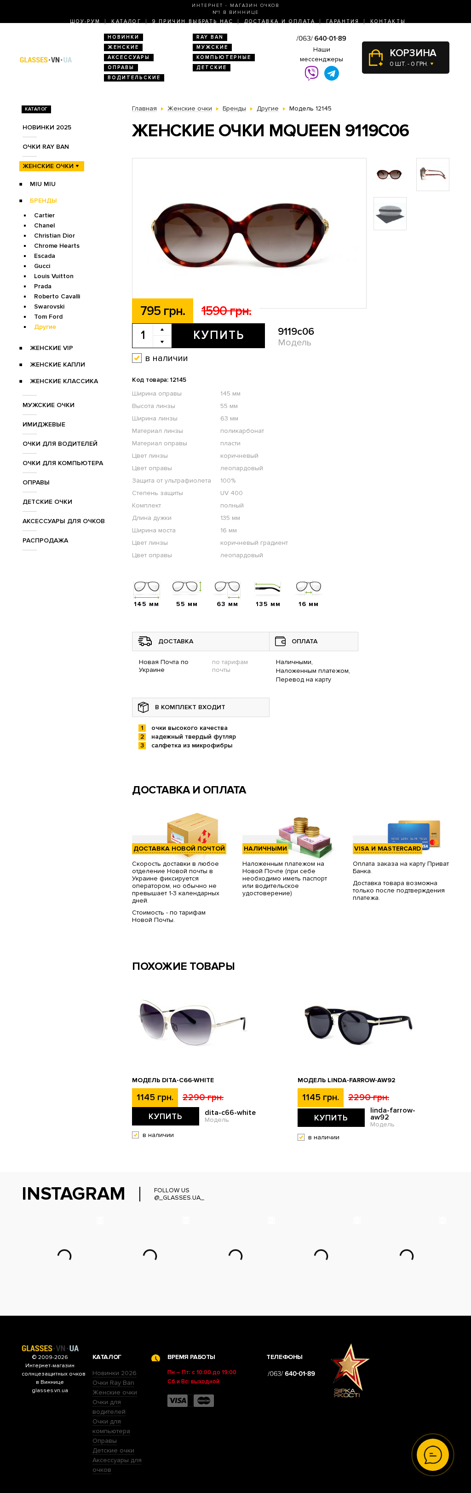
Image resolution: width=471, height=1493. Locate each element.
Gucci (42, 266)
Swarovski (49, 306)
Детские (211, 67)
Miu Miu (43, 184)
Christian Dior (54, 235)
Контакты (388, 21)
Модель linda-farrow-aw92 (347, 1080)
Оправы (121, 67)
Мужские (212, 47)
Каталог (126, 21)
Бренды (43, 200)
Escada (44, 256)
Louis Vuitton (54, 276)
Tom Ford (48, 317)
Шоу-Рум (85, 21)
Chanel (44, 225)
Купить (218, 335)
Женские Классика (64, 381)
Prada (43, 286)
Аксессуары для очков (64, 521)
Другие (45, 327)
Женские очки (48, 166)
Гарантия (342, 21)
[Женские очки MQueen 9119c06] (249, 233)
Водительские (134, 78)
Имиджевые (44, 424)
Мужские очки (49, 405)
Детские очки (47, 502)
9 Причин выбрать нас (192, 21)
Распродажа (45, 540)
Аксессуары (129, 57)
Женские (123, 47)
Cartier (44, 215)
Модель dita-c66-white (173, 1080)
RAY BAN (210, 37)
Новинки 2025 (47, 127)
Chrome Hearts (57, 246)
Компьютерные (223, 57)
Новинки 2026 (114, 1373)
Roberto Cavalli (57, 296)
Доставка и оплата (279, 21)
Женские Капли (57, 364)
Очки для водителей (60, 444)
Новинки (123, 37)
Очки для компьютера (63, 463)
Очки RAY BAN (46, 147)
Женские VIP (51, 348)
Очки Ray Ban (113, 1383)
